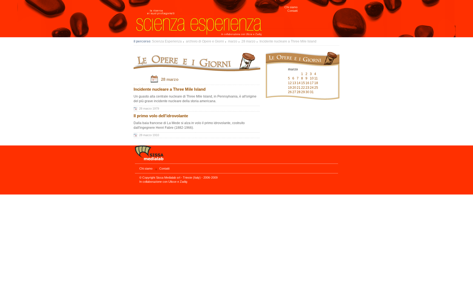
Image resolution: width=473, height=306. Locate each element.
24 (312, 88)
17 (312, 83)
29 (303, 92)
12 (290, 83)
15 (303, 83)
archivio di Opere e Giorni (205, 41)
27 (294, 92)
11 (316, 78)
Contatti (292, 10)
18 (316, 83)
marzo (232, 41)
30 (307, 92)
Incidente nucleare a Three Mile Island (287, 41)
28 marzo (248, 41)
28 (299, 92)
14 (299, 83)
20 (294, 88)
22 (303, 88)
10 (312, 78)
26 (290, 92)
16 (307, 83)
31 (312, 92)
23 (307, 88)
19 (290, 88)
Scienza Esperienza (167, 41)
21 (299, 88)
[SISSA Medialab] (236, 154)
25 (316, 88)
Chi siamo (291, 7)
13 (294, 83)
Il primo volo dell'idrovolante (161, 116)
